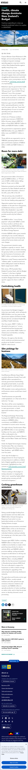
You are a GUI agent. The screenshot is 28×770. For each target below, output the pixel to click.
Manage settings (14, 758)
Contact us (5, 676)
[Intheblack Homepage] (4, 2)
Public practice (6, 697)
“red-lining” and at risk (16, 81)
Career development (7, 688)
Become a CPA (6, 685)
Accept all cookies (14, 767)
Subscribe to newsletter (9, 706)
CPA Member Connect (8, 681)
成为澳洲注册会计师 (7, 700)
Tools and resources (7, 691)
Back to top (13, 661)
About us (5, 673)
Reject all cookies (14, 762)
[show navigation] (25, 2)
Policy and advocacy (7, 694)
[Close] (26, 744)
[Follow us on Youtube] (6, 727)
